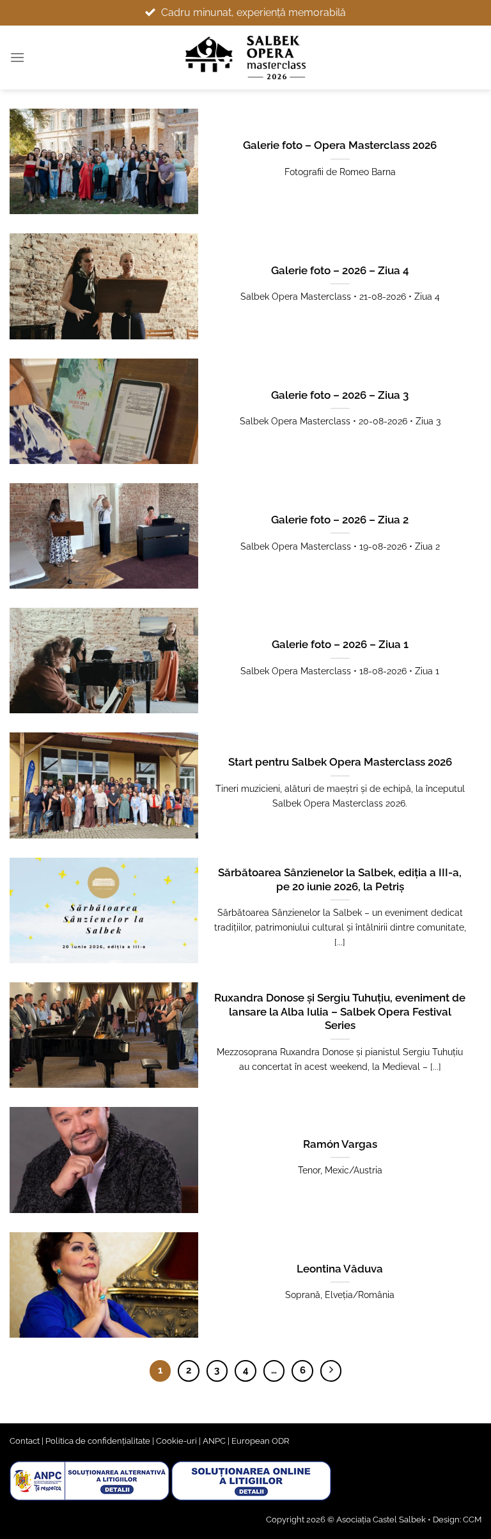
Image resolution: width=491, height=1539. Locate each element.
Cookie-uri (176, 1441)
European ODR (260, 1441)
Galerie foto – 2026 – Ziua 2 (340, 519)
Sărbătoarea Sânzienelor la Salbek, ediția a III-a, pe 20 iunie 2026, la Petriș (340, 879)
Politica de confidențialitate (97, 1441)
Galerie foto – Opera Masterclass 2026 (340, 145)
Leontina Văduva (340, 1268)
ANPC (214, 1441)
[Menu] (17, 57)
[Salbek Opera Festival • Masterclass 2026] (245, 58)
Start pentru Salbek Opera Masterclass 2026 (340, 761)
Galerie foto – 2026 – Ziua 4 (340, 270)
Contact (25, 1441)
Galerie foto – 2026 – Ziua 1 (340, 644)
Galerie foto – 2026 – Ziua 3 (340, 395)
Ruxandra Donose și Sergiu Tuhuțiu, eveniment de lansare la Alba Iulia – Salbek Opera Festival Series (339, 1011)
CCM (472, 1519)
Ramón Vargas (340, 1144)
